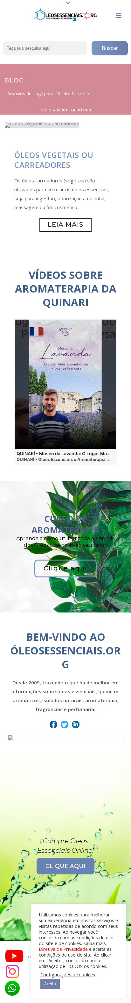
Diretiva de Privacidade (63, 949)
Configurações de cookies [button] (67, 974)
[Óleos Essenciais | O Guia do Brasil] (65, 14)
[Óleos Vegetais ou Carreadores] (42, 124)
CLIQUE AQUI (65, 866)
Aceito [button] (50, 983)
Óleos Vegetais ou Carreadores (53, 160)
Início (45, 110)
